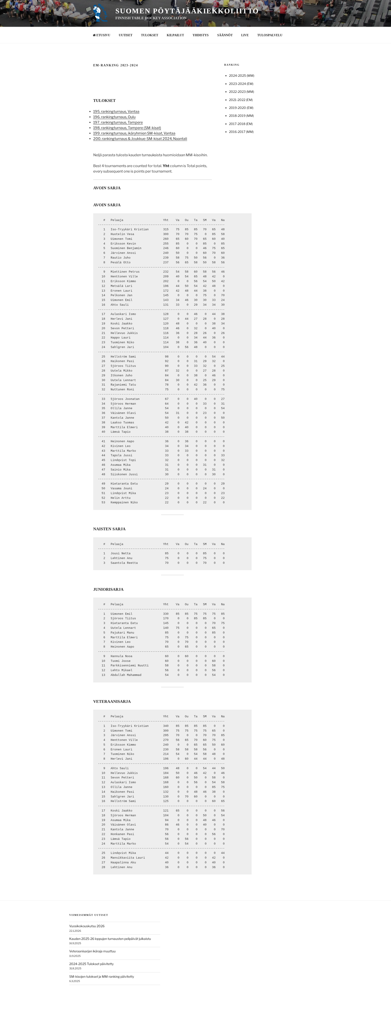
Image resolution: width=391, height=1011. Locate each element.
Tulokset (149, 35)
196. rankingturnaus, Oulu (114, 117)
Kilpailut (175, 35)
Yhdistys (201, 35)
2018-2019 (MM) (241, 116)
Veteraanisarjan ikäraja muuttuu (92, 951)
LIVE (245, 35)
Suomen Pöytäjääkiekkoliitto (187, 11)
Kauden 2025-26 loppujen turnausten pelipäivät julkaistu (110, 939)
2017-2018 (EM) (241, 124)
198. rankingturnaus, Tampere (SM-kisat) (127, 128)
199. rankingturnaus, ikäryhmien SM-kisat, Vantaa (134, 133)
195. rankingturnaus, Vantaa (116, 111)
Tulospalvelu (269, 35)
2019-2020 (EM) (241, 108)
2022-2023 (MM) (241, 92)
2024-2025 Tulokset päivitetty (91, 964)
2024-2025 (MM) (241, 75)
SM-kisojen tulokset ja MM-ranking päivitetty (101, 976)
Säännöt (225, 35)
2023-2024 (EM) (241, 84)
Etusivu (103, 35)
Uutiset (125, 35)
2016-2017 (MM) (241, 132)
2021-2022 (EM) (241, 100)
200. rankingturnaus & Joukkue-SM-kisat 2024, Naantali (140, 139)
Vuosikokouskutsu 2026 (87, 926)
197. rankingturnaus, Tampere (118, 122)
